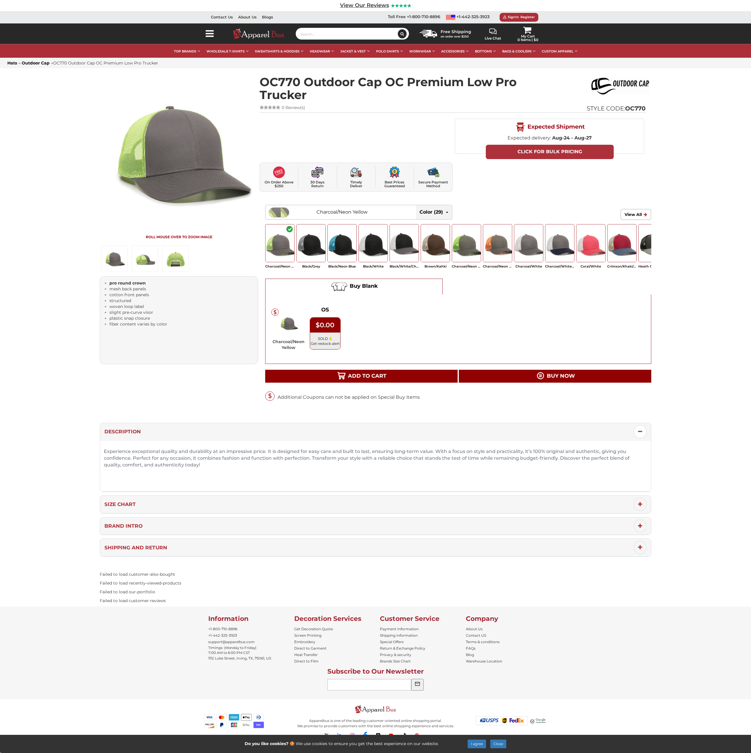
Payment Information (399, 629)
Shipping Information (399, 635)
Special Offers (392, 642)
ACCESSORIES (453, 51)
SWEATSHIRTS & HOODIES (277, 51)
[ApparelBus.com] (261, 33)
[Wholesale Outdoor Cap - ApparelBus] (620, 86)
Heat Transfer (306, 655)
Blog (470, 655)
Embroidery (304, 642)
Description (122, 432)
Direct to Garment (310, 648)
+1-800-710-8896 (222, 629)
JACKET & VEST (353, 51)
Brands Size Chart (395, 661)
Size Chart (120, 504)
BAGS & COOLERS (517, 51)
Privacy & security (395, 655)
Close (498, 744)
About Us (247, 17)
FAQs (471, 648)
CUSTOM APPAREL (558, 51)
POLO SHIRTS (387, 51)
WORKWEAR (420, 51)
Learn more (452, 743)
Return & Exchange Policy (402, 648)
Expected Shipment (555, 126)
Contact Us (222, 17)
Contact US (476, 635)
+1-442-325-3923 (472, 16)
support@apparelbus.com (231, 642)
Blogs (267, 17)
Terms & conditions (483, 642)
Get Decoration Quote (313, 629)
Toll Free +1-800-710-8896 (414, 16)
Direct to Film (306, 661)
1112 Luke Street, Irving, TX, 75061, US (239, 658)
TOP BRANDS (185, 51)
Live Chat (493, 38)
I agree (477, 744)
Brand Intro (123, 526)
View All (633, 214)
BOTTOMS (483, 51)
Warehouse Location (484, 661)
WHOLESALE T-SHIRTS (226, 51)
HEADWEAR (320, 51)
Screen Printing (308, 635)
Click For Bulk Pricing (549, 151)
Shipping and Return (135, 548)
